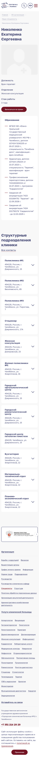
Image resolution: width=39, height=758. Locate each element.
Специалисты (6, 588)
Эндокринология (8, 696)
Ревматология (7, 667)
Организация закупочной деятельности (17, 598)
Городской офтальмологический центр (16, 391)
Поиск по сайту (24, 5)
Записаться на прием (14, 109)
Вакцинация (20, 620)
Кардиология (6, 644)
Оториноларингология (22, 653)
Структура (18, 588)
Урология (22, 681)
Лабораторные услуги (23, 644)
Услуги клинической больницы (16, 612)
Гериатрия (21, 630)
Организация (7, 552)
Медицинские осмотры (10, 648)
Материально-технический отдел (15, 479)
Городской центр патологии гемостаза (16, 438)
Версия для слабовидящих (30, 5)
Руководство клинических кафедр (15, 584)
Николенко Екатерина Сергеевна (15, 23)
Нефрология (6, 653)
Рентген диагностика (23, 667)
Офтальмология (7, 658)
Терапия (18, 677)
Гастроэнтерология (9, 625)
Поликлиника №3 (17, 304)
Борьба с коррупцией (10, 560)
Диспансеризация (28, 634)
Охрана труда (6, 574)
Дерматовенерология (10, 634)
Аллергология (7, 620)
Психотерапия (7, 663)
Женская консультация (13, 346)
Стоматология (18, 672)
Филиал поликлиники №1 (16, 368)
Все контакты (8, 250)
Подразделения (21, 574)
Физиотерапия (7, 686)
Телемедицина (7, 677)
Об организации (17, 15)
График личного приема (11, 569)
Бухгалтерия (13, 458)
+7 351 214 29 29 (10, 724)
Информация (28, 569)
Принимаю (19, 752)
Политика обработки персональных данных (19, 593)
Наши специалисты (9, 19)
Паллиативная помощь (25, 658)
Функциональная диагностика (13, 691)
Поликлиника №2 (14, 284)
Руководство (6, 579)
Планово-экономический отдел (17, 501)
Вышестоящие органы (10, 565)
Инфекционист (28, 639)
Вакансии (25, 560)
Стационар (14, 325)
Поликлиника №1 (14, 264)
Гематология (24, 625)
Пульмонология (21, 663)
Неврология (27, 648)
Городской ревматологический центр (16, 416)
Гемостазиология (8, 630)
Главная (5, 15)
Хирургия (32, 691)
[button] (2, 534)
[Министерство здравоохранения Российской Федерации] (19, 534)
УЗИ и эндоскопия (8, 681)
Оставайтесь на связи (12, 702)
